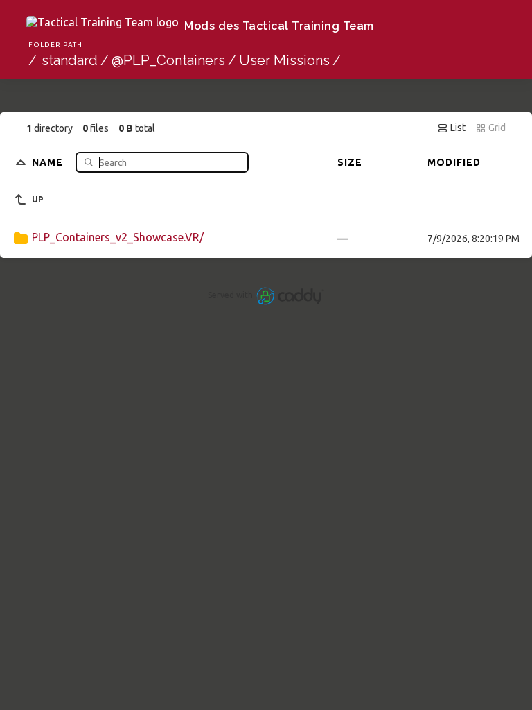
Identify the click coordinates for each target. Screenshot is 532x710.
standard (70, 60)
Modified (454, 162)
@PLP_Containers (168, 60)
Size (349, 162)
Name (49, 162)
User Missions (284, 60)
